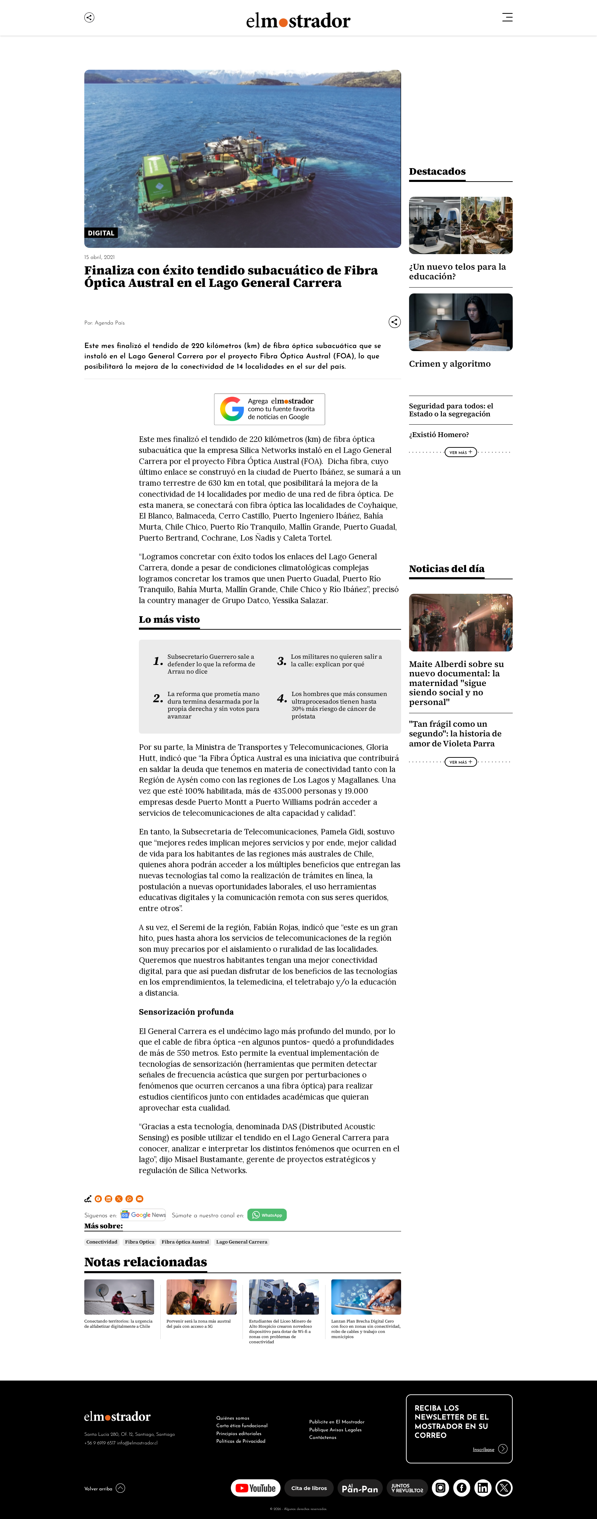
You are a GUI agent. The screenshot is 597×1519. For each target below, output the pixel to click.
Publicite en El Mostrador (336, 1421)
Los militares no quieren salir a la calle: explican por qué (336, 660)
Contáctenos (323, 1436)
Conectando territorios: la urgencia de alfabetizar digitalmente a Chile (118, 1323)
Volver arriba (98, 1487)
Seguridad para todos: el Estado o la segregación (451, 410)
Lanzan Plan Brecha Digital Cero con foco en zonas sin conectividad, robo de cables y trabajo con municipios (366, 1328)
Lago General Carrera (241, 1242)
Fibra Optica (139, 1242)
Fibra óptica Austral (185, 1242)
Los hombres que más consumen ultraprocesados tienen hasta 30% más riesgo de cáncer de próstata (339, 705)
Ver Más (458, 452)
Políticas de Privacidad (240, 1440)
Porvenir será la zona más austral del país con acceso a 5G (199, 1323)
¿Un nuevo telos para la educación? (457, 271)
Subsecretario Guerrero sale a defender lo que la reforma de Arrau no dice (211, 664)
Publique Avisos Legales (335, 1428)
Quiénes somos (232, 1417)
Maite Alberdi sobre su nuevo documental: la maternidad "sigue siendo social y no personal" (456, 683)
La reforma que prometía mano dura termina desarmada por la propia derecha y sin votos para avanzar (213, 705)
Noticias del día (447, 568)
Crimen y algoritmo (450, 363)
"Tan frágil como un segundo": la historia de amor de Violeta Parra (455, 733)
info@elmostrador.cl (137, 1442)
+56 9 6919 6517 (100, 1442)
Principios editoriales (239, 1432)
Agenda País (110, 322)
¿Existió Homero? (439, 434)
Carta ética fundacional (242, 1424)
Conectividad (101, 1242)
